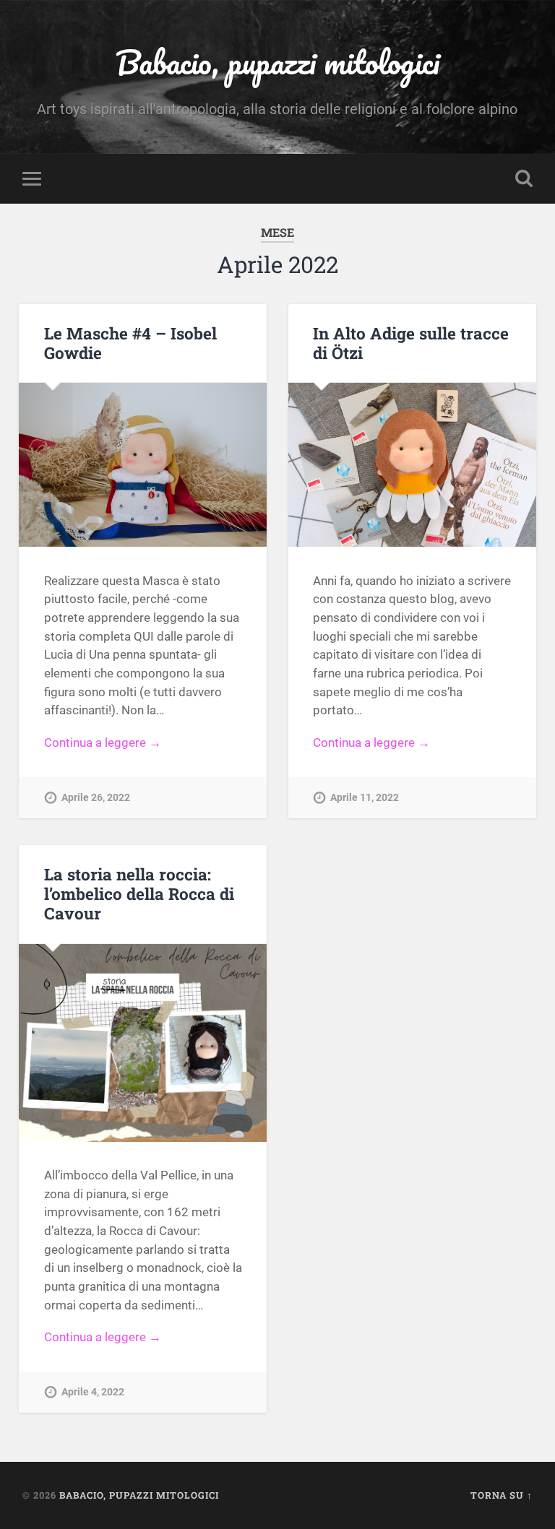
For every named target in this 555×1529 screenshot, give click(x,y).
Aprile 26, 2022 (95, 798)
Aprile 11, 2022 (364, 798)
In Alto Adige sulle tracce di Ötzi (411, 342)
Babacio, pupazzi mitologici (277, 61)
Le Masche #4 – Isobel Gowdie (130, 342)
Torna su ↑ (501, 1495)
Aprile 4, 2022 (92, 1392)
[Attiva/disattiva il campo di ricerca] (524, 178)
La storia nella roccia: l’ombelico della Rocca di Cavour (139, 893)
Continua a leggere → (102, 742)
